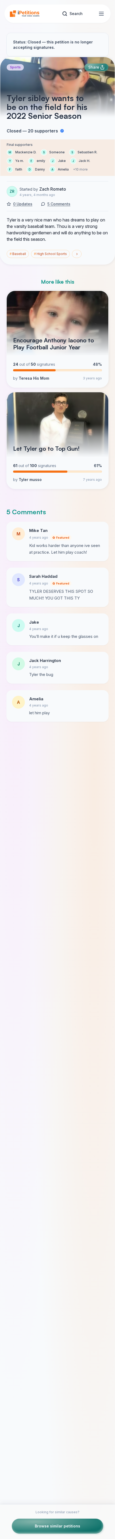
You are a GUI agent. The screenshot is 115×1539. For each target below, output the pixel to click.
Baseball (18, 254)
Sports (15, 67)
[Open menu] (101, 14)
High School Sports (50, 254)
